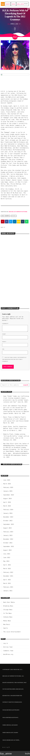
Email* (4, 341)
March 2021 (7, 583)
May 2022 (6, 561)
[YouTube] (3, 747)
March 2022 (7, 568)
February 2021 (8, 587)
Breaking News (7, 257)
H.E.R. (14, 216)
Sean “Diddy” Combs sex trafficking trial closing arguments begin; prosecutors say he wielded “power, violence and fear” (15, 262)
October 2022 (7, 543)
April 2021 (7, 579)
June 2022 (6, 557)
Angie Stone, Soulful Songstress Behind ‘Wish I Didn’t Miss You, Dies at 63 (15, 428)
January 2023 (7, 535)
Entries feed (7, 647)
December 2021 (8, 576)
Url (3, 349)
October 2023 (7, 520)
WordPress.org (8, 654)
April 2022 (7, 565)
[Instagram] (7, 747)
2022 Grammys (5, 216)
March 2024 (7, 506)
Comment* (5, 323)
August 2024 (7, 498)
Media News (7, 621)
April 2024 (7, 502)
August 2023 (7, 528)
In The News (7, 613)
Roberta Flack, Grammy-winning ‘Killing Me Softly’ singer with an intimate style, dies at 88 (16, 436)
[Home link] (3, 4)
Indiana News (7, 617)
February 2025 (8, 487)
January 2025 (7, 491)
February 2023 (8, 532)
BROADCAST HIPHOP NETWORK (12, 464)
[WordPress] (4, 747)
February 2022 (8, 572)
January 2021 (7, 590)
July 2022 (6, 554)
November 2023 (8, 517)
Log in (5, 643)
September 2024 (8, 495)
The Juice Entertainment (12, 632)
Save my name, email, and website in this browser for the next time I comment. (14, 359)
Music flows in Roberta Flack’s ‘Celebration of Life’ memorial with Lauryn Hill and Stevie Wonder (16, 419)
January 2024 (7, 513)
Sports (5, 628)
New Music (6, 624)
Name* (4, 334)
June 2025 (6, 480)
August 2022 (7, 550)
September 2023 (8, 524)
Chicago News (7, 609)
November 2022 (8, 539)
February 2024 (8, 509)
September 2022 (8, 546)
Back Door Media (7, 290)
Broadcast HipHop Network (18, 211)
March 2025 (7, 484)
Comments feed (8, 650)
